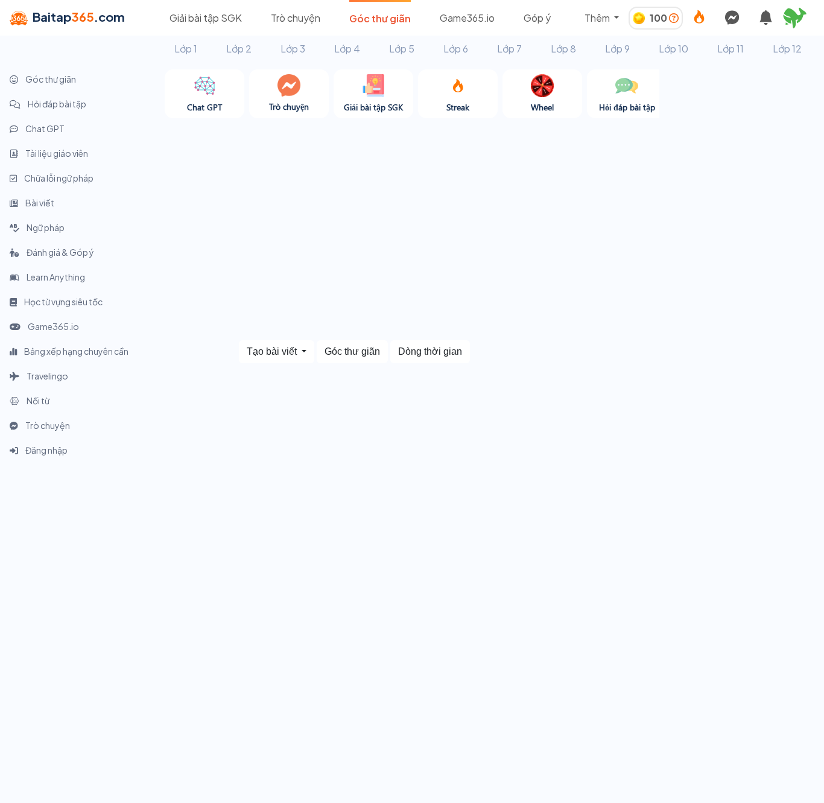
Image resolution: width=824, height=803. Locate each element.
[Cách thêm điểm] (674, 17)
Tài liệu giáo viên (56, 153)
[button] (800, 18)
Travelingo (46, 375)
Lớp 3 (292, 48)
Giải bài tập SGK (206, 17)
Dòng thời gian (430, 351)
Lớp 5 (401, 48)
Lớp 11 (730, 48)
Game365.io (467, 17)
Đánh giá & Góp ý (59, 252)
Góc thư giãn (380, 18)
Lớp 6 (455, 48)
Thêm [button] (598, 17)
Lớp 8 (563, 48)
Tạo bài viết (273, 351)
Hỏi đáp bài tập (56, 103)
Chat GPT (44, 128)
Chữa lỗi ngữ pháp (58, 178)
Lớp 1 (185, 48)
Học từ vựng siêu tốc (63, 301)
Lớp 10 (673, 48)
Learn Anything (55, 276)
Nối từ (37, 400)
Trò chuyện (295, 17)
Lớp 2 (239, 48)
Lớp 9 (617, 48)
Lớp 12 (787, 48)
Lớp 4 (347, 48)
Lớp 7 (509, 48)
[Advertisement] (741, 250)
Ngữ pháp (45, 227)
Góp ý (537, 17)
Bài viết (39, 202)
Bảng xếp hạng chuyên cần (75, 351)
